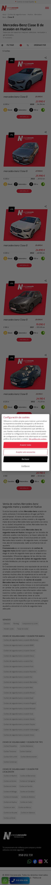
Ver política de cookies (37, 439)
